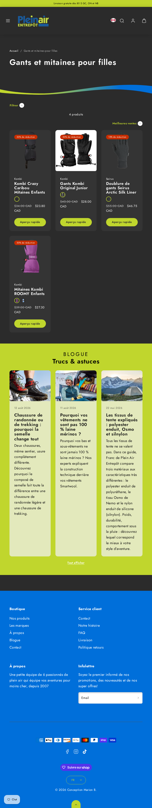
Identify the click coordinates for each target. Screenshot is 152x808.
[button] (8, 20)
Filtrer (14, 105)
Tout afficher (76, 563)
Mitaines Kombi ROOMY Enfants (29, 291)
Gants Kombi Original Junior (74, 186)
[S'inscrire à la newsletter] (138, 698)
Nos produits (19, 618)
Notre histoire (89, 625)
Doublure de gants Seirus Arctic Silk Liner (121, 188)
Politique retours (91, 647)
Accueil (14, 51)
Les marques (19, 625)
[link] (133, 20)
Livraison (85, 640)
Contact (15, 647)
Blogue (15, 640)
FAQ (81, 632)
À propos (17, 632)
